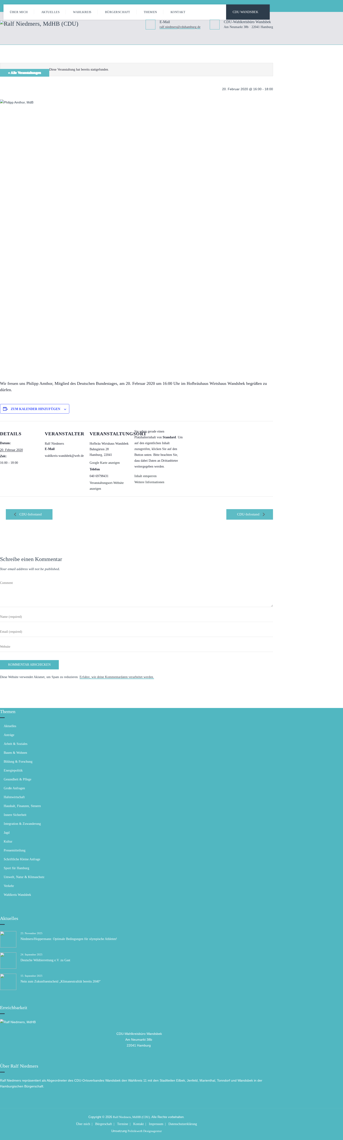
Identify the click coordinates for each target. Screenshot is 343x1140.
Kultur (8, 841)
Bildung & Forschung (18, 761)
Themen (150, 12)
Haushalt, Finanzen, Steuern (22, 806)
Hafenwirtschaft (14, 797)
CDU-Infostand (30, 514)
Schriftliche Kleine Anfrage (22, 859)
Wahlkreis (82, 12)
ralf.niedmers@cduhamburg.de (180, 27)
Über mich (19, 12)
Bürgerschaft (117, 12)
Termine (122, 1124)
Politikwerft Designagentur (145, 1131)
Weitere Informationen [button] (149, 482)
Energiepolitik (13, 770)
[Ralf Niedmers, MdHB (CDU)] (39, 23)
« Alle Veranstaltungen (24, 73)
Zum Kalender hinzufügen (35, 409)
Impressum (156, 1124)
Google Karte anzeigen (105, 463)
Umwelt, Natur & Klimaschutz (24, 877)
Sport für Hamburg (16, 868)
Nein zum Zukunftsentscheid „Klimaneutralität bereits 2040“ (61, 981)
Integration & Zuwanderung (22, 824)
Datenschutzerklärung (182, 1124)
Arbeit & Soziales (15, 744)
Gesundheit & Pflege (17, 779)
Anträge (9, 735)
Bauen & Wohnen (15, 752)
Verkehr (9, 886)
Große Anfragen (14, 788)
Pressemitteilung (14, 850)
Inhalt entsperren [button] (145, 476)
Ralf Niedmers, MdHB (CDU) (131, 1117)
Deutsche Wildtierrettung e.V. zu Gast (45, 960)
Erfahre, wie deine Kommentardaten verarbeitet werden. (117, 677)
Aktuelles (50, 12)
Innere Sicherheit (15, 815)
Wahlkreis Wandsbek (17, 895)
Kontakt (178, 12)
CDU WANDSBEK (245, 12)
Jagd (7, 832)
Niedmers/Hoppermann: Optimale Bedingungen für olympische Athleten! (69, 939)
